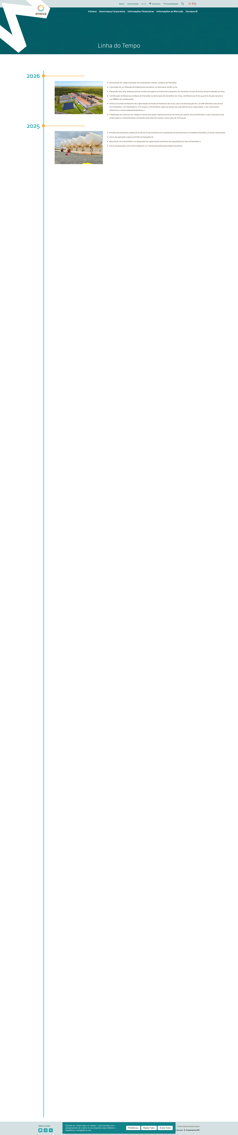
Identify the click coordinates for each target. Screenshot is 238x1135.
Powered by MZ (193, 1130)
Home (121, 4)
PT (190, 3)
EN (194, 3)
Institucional (132, 4)
